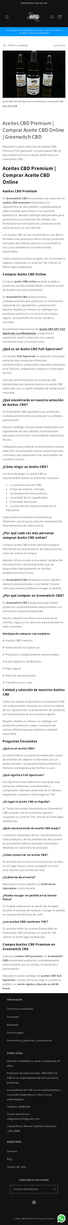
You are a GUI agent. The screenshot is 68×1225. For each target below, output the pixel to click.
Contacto (12, 1151)
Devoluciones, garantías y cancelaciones (29, 1040)
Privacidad (13, 1016)
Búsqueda (12, 1024)
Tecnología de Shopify (44, 1218)
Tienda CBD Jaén (16, 1166)
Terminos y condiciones (20, 1008)
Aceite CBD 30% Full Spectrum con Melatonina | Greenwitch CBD (33, 101)
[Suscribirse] (54, 1189)
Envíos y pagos (15, 1032)
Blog (9, 1159)
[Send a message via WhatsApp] (61, 1218)
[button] (7, 17)
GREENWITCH (27, 1218)
